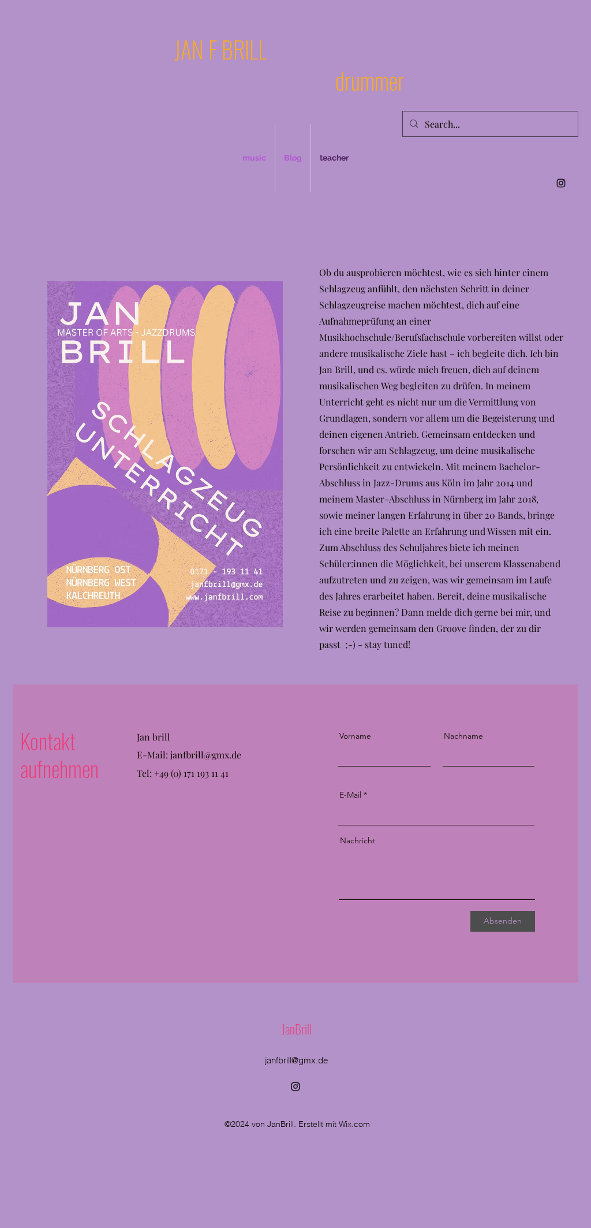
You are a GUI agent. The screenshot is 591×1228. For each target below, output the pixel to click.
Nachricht (357, 840)
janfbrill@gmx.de (205, 755)
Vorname (355, 736)
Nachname (463, 736)
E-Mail (350, 795)
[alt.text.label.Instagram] (561, 183)
